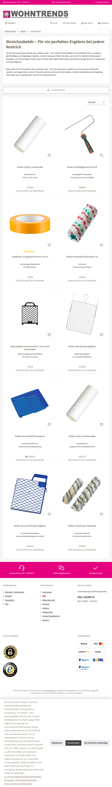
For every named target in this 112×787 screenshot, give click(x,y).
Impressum (47, 592)
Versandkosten (50, 690)
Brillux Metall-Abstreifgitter (82, 346)
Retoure (45, 620)
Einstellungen (73, 742)
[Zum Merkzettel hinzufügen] (49, 156)
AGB (44, 596)
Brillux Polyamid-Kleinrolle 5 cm (82, 256)
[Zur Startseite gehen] (36, 14)
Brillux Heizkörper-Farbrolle (82, 526)
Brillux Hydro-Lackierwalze (82, 436)
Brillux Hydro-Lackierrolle (30, 167)
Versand (45, 604)
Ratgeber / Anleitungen (14, 592)
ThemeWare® (78, 693)
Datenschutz (47, 612)
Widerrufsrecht (48, 600)
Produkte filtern (58, 90)
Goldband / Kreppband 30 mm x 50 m (30, 256)
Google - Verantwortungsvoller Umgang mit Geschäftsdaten (20, 781)
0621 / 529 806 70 (86, 597)
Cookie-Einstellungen (51, 616)
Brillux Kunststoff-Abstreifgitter (30, 526)
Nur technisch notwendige (96, 742)
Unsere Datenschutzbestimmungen (22, 776)
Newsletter (9, 600)
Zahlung (45, 608)
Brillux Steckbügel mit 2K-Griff (82, 167)
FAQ (6, 604)
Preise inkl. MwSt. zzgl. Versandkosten (30, 190)
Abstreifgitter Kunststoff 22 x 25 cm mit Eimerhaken (29, 348)
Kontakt (8, 596)
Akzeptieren (57, 742)
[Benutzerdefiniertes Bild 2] (10, 669)
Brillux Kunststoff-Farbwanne (30, 436)
